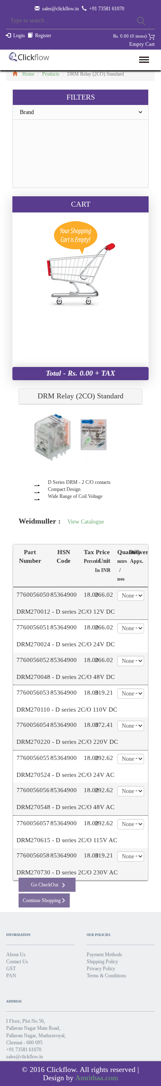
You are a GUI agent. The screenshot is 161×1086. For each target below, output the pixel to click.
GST (11, 969)
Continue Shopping (42, 900)
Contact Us (17, 962)
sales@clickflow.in (60, 9)
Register (43, 35)
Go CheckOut (44, 885)
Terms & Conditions (106, 976)
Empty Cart (142, 44)
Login (19, 35)
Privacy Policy (101, 969)
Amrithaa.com (96, 1078)
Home (28, 74)
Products (50, 74)
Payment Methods (104, 954)
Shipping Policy (102, 962)
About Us (16, 954)
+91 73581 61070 (23, 1050)
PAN (11, 976)
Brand (27, 112)
